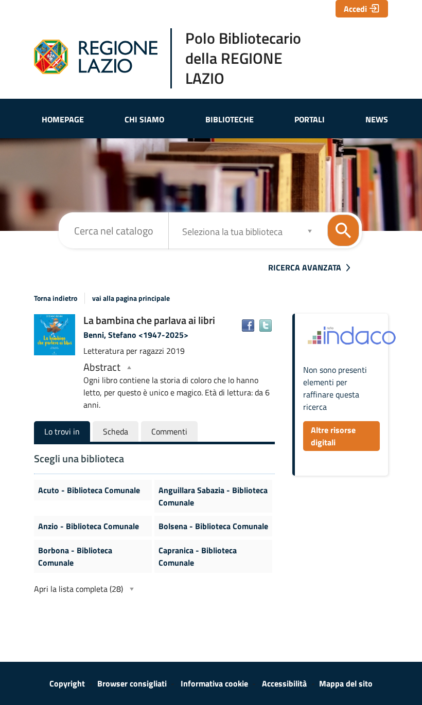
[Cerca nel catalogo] (343, 230)
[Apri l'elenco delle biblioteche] (310, 230)
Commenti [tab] (169, 431)
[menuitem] (63, 119)
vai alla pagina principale (131, 298)
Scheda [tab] (115, 431)
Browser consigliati (132, 683)
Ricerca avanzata (304, 267)
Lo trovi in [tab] (62, 431)
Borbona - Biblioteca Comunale (75, 556)
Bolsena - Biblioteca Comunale (213, 526)
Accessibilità (284, 683)
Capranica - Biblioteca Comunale (198, 556)
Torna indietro (55, 298)
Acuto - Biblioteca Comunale (89, 490)
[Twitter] (265, 325)
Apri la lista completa (78, 589)
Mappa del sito (346, 683)
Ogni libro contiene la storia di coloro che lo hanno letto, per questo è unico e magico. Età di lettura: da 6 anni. (176, 386)
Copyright (67, 683)
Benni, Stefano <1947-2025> (135, 335)
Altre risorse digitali (333, 436)
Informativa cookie (214, 683)
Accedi (355, 9)
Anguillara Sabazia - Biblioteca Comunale (213, 496)
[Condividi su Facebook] (248, 325)
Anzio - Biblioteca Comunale (88, 526)
